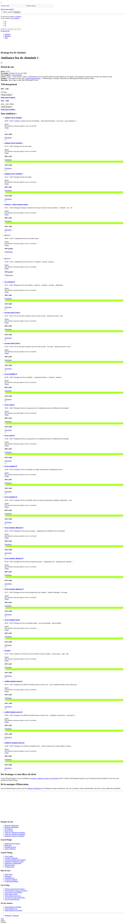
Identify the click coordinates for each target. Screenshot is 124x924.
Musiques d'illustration (11, 827)
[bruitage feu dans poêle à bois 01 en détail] (7, 322)
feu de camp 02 (10, 435)
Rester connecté (8, 12)
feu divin (7, 650)
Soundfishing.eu (10, 878)
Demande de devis (10, 847)
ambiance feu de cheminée (13, 117)
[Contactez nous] (5, 22)
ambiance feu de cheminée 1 (14, 143)
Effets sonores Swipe (11, 894)
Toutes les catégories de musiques (15, 834)
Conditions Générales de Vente (14, 861)
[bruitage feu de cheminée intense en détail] (7, 630)
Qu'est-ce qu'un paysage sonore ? (15, 889)
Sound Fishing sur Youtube (13, 907)
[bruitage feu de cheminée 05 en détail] (7, 476)
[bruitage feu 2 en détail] (7, 268)
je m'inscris (17, 16)
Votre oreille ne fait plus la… (13, 896)
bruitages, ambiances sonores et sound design (45, 778)
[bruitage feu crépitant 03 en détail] (7, 292)
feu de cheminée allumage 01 (14, 527)
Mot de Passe (31, 6)
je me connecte (14, 18)
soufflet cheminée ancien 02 (13, 712)
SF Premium (8, 829)
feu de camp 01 (10, 405)
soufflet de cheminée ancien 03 (14, 743)
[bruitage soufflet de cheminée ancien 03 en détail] (7, 753)
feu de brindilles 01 (11, 374)
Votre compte (9, 856)
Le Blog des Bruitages (11, 881)
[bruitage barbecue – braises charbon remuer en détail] (7, 214)
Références (8, 845)
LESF (9, 76)
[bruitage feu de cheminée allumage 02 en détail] (7, 568)
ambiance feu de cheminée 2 (14, 174)
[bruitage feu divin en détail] (7, 660)
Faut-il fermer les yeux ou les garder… (16, 890)
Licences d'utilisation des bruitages (15, 860)
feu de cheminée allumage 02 (14, 558)
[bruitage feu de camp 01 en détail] (7, 415)
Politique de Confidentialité (13, 863)
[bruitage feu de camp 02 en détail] (7, 445)
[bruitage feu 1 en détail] (7, 245)
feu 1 (6, 235)
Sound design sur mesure (12, 843)
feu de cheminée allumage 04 (14, 589)
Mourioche (8, 876)
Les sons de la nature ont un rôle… (15, 897)
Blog (6, 38)
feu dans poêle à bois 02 (12, 343)
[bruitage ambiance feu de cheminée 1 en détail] (7, 153)
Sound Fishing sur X (11, 909)
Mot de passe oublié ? (7, 9)
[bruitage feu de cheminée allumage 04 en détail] (7, 599)
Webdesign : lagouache (12, 915)
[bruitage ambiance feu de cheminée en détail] (7, 128)
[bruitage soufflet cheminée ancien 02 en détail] (7, 722)
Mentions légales (10, 865)
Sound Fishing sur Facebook (13, 910)
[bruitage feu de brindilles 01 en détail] (7, 384)
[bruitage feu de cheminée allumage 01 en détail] (7, 538)
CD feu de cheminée (11, 879)
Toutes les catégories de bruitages (15, 832)
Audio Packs (8, 874)
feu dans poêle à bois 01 (12, 312)
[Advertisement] (62, 44)
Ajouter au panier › (7, 95)
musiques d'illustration (34, 788)
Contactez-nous (9, 867)
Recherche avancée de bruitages (14, 836)
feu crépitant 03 (10, 282)
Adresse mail (5, 6)
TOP (2, 919)
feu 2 (6, 258)
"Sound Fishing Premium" (33, 78)
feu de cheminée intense (12, 620)
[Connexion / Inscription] (5, 24)
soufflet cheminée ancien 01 (13, 681)
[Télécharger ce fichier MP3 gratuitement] (9, 252)
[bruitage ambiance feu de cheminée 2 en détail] (7, 184)
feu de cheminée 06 (11, 497)
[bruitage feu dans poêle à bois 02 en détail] (7, 353)
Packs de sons (9, 831)
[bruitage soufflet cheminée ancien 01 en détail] (7, 691)
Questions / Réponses (11, 858)
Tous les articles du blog (12, 899)
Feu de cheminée (16, 75)
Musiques (8, 36)
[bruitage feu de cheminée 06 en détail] (7, 507)
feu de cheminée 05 (11, 466)
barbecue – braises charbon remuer (16, 204)
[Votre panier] (5, 25)
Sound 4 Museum (10, 849)
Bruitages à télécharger (12, 825)
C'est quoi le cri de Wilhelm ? (14, 892)
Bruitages (7, 34)
